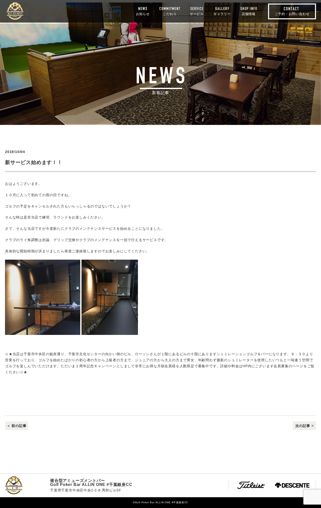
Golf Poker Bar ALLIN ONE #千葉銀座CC (15, 11)
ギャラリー (222, 14)
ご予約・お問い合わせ (292, 14)
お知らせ (143, 14)
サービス (197, 14)
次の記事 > (304, 425)
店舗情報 (249, 14)
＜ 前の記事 (17, 425)
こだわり (170, 14)
